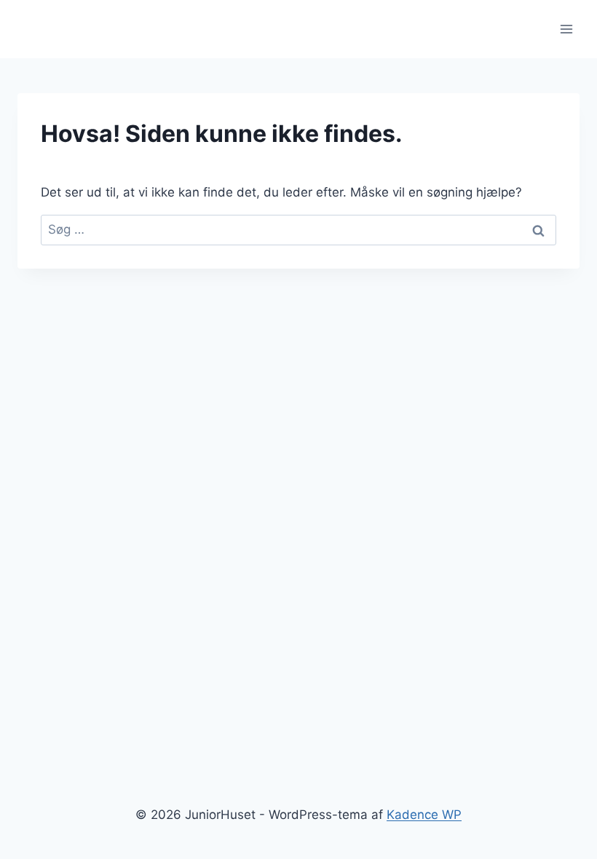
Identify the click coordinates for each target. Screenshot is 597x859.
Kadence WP (424, 814)
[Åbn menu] (566, 28)
